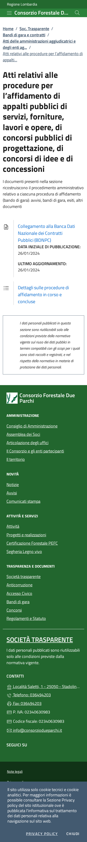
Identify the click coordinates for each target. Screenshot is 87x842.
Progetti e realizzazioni (26, 535)
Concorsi (14, 610)
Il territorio (15, 459)
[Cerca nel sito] (77, 13)
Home (8, 28)
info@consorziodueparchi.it (37, 730)
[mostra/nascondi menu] (9, 13)
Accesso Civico (19, 593)
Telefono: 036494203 (31, 695)
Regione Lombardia (22, 4)
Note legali (15, 771)
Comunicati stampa (23, 501)
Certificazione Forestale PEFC (32, 543)
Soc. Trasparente (34, 28)
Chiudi (73, 834)
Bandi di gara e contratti (24, 35)
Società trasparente (23, 576)
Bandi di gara (17, 602)
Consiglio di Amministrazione (32, 426)
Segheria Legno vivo (43, 551)
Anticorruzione (19, 585)
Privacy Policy (42, 834)
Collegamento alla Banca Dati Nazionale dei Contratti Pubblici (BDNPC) (46, 233)
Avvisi (11, 493)
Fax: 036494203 (27, 703)
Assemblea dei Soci (23, 434)
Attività (12, 526)
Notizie (12, 484)
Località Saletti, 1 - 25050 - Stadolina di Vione (46, 686)
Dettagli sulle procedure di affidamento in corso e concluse (43, 294)
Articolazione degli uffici (27, 443)
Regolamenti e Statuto (26, 618)
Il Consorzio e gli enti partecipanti (35, 451)
